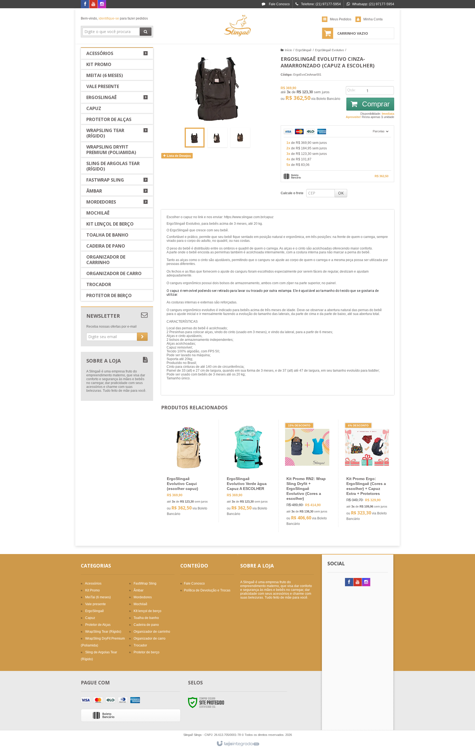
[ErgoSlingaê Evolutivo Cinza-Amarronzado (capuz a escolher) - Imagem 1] (195, 137)
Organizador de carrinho (152, 632)
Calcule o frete (292, 193)
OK (341, 193)
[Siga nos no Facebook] (85, 4)
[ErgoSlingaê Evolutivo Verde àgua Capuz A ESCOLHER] (247, 471)
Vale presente (95, 604)
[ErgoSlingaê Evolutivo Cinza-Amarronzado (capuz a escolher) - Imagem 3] (240, 137)
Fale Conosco (279, 4)
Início (288, 50)
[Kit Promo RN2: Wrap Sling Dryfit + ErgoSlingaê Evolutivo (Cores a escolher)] (307, 476)
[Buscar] (145, 32)
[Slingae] (237, 26)
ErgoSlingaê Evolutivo (329, 50)
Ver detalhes (191, 494)
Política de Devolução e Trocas (207, 590)
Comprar (375, 104)
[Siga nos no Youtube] (93, 4)
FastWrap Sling (145, 583)
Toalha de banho (146, 618)
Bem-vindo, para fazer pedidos (114, 18)
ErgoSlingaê (303, 50)
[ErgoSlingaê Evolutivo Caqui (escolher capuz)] (188, 471)
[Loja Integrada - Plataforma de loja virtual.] (237, 744)
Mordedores (143, 597)
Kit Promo (92, 590)
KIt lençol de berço (147, 611)
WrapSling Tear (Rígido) (103, 632)
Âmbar (138, 590)
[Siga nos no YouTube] (358, 582)
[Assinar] (142, 337)
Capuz (90, 618)
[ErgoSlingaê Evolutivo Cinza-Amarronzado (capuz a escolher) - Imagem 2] (217, 137)
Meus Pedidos (340, 19)
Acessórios (93, 583)
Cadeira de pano (146, 625)
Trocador (140, 645)
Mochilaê (140, 604)
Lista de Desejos (178, 155)
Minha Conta (373, 19)
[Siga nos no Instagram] (102, 4)
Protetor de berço (146, 652)
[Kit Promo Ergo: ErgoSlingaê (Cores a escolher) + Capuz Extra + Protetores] (367, 473)
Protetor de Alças (98, 625)
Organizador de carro (149, 638)
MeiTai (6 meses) (98, 597)
